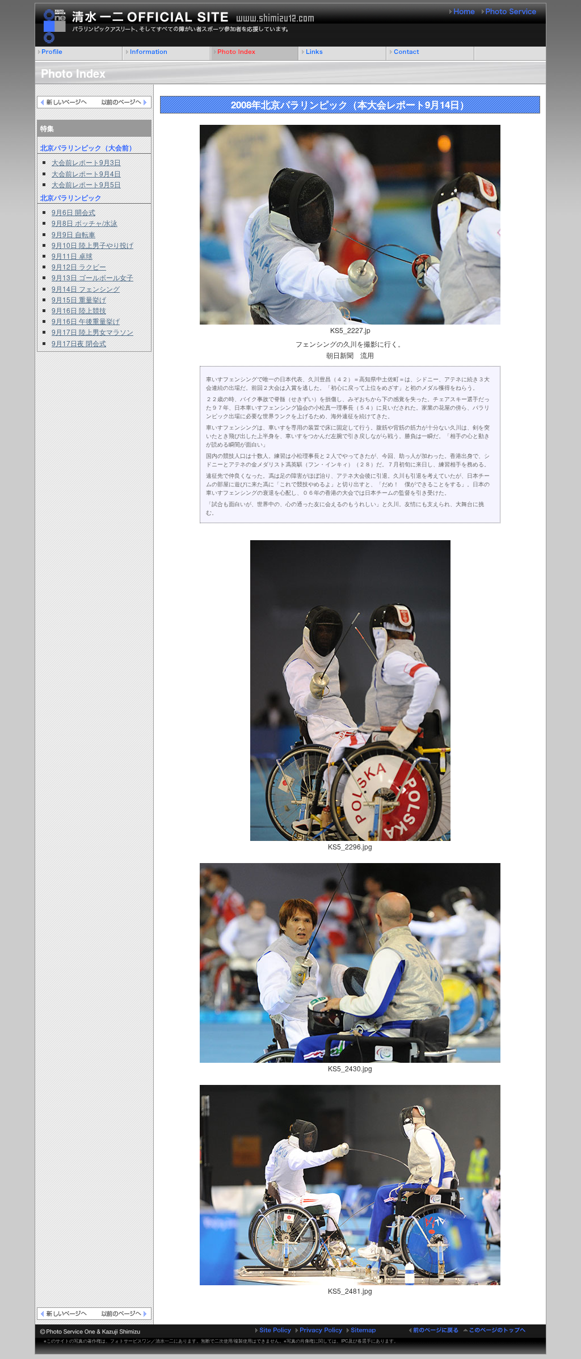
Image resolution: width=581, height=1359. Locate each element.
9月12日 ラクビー (79, 266)
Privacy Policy (318, 1329)
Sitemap (361, 1329)
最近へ (65, 102)
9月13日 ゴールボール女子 (92, 277)
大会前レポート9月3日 (86, 162)
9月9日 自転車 (73, 234)
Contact (431, 54)
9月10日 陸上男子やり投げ (92, 245)
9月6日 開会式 (73, 212)
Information (167, 54)
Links (343, 54)
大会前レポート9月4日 (86, 173)
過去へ (122, 102)
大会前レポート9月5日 (86, 184)
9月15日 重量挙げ (79, 299)
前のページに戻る (434, 1329)
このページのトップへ (495, 1329)
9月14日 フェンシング (86, 288)
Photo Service (509, 11)
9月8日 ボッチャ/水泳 (84, 223)
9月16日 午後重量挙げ (86, 321)
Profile (79, 54)
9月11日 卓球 (72, 255)
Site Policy (273, 1329)
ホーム (463, 11)
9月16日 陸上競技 (79, 310)
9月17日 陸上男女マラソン (92, 331)
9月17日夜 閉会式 (79, 343)
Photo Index (255, 54)
